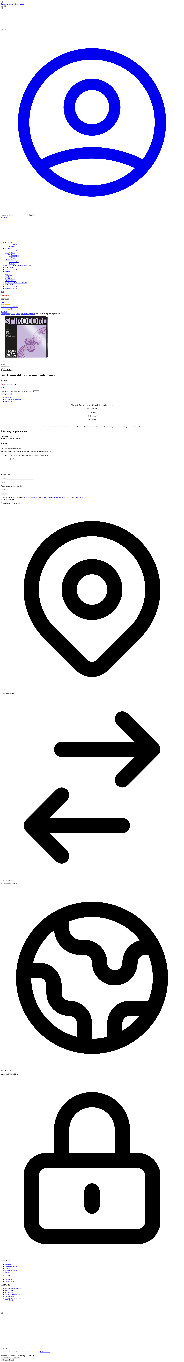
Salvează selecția (7, 1360)
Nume (3, 478)
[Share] (4, 366)
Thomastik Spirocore (28, 314)
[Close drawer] (2, 8)
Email (3, 482)
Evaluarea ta (5, 459)
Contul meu (9, 1279)
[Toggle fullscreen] (6, 366)
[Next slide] (2, 364)
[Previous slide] (4, 364)
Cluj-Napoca (9, 1296)
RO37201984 (9, 1290)
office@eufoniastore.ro (13, 1298)
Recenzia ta (5, 474)
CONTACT (5, 299)
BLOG (3, 292)
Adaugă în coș (6, 394)
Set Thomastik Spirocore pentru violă (56, 497)
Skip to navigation (7, 4)
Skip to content (19, 4)
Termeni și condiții (11, 1266)
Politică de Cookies (11, 1270)
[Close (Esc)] (2, 366)
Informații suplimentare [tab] (13, 399)
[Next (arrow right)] (4, 368)
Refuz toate (16, 1358)
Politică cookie (45, 1352)
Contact (7, 1272)
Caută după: (5, 215)
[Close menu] (2, 2)
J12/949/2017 (9, 1292)
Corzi (18, 314)
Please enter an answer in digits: (11, 486)
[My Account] (92, 213)
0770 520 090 (9, 1300)
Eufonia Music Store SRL (14, 1288)
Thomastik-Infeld (80, 497)
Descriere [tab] (8, 397)
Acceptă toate (6, 1358)
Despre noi (8, 1264)
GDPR (7, 1268)
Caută (32, 215)
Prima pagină (5, 314)
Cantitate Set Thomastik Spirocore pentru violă (16, 391)
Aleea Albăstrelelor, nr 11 (13, 1294)
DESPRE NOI (6, 295)
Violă (13, 314)
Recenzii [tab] (8, 401)
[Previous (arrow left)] (2, 368)
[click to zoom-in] (26, 357)
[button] (4, 217)
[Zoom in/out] (8, 366)
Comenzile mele (10, 1281)
